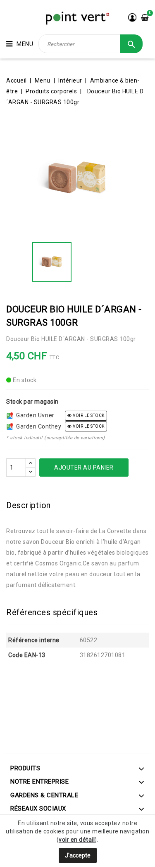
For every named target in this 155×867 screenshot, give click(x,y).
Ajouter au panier (84, 467)
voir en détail (77, 839)
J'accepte (78, 855)
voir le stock (88, 415)
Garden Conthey (37, 426)
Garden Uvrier (34, 415)
